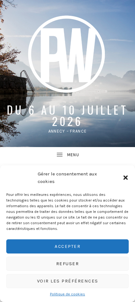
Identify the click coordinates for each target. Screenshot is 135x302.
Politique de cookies (67, 294)
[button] (125, 177)
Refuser (67, 263)
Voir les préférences (67, 281)
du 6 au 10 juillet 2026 (67, 115)
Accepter (67, 246)
